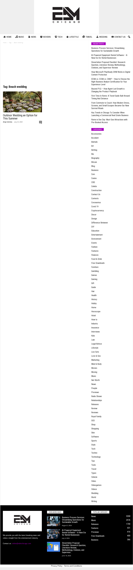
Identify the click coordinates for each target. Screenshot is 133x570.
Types (93, 473)
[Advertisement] (44, 65)
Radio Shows (96, 396)
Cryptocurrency (97, 210)
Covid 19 (94, 206)
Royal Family (96, 416)
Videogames (96, 485)
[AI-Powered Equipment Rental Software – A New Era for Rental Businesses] (53, 534)
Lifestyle (94, 348)
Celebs (94, 186)
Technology (96, 457)
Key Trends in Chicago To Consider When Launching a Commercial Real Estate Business (109, 114)
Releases (95, 404)
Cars (93, 174)
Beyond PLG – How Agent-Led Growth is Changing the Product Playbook (108, 90)
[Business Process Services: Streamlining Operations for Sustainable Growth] (53, 521)
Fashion (94, 247)
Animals (94, 142)
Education (95, 231)
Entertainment (97, 235)
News (93, 384)
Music (93, 376)
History (94, 299)
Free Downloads (98, 263)
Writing (94, 501)
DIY (92, 226)
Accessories (96, 134)
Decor (93, 214)
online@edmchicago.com (21, 543)
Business (94, 170)
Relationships (96, 400)
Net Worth (95, 380)
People (94, 388)
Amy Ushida (7, 122)
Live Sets (95, 352)
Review (94, 408)
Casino (94, 178)
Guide (93, 287)
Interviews (95, 331)
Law (93, 340)
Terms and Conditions (73, 566)
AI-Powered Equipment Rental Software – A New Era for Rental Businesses (109, 56)
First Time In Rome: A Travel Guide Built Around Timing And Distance (110, 97)
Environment (96, 239)
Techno (94, 453)
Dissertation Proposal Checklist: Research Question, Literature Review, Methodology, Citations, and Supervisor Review (108, 65)
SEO (93, 420)
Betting (94, 150)
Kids (93, 335)
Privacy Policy (56, 566)
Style (93, 445)
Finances (94, 255)
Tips (93, 461)
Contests (95, 198)
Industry (94, 323)
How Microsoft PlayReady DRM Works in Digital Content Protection (110, 73)
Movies (94, 368)
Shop (93, 424)
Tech (93, 449)
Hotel (93, 315)
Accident (95, 138)
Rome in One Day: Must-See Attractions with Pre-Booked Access (109, 121)
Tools (93, 465)
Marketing (95, 360)
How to (94, 319)
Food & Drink (96, 259)
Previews (95, 392)
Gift (92, 283)
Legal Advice (96, 344)
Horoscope (95, 311)
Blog (93, 166)
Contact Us (95, 194)
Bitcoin (94, 162)
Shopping (95, 428)
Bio (92, 154)
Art (92, 146)
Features (94, 251)
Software (95, 436)
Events (94, 243)
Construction (96, 190)
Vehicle (94, 477)
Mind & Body (96, 364)
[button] (129, 37)
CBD (93, 182)
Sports (94, 440)
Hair (93, 291)
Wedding (94, 493)
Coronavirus (96, 202)
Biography (95, 158)
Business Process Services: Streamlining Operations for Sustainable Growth (107, 49)
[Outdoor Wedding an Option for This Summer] (22, 101)
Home (4, 43)
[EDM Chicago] (66, 17)
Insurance (95, 327)
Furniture (94, 267)
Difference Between (99, 222)
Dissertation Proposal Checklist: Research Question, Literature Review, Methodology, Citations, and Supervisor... (74, 548)
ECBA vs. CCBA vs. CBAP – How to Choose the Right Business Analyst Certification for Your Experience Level (110, 82)
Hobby (94, 303)
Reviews (94, 412)
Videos (94, 489)
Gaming (94, 279)
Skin (93, 432)
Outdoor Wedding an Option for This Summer (20, 117)
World (93, 497)
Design (94, 218)
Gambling (95, 271)
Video (93, 481)
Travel (93, 469)
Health (94, 295)
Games (94, 275)
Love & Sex (96, 356)
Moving (94, 372)
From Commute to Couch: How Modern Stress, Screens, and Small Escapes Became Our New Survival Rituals (110, 106)
